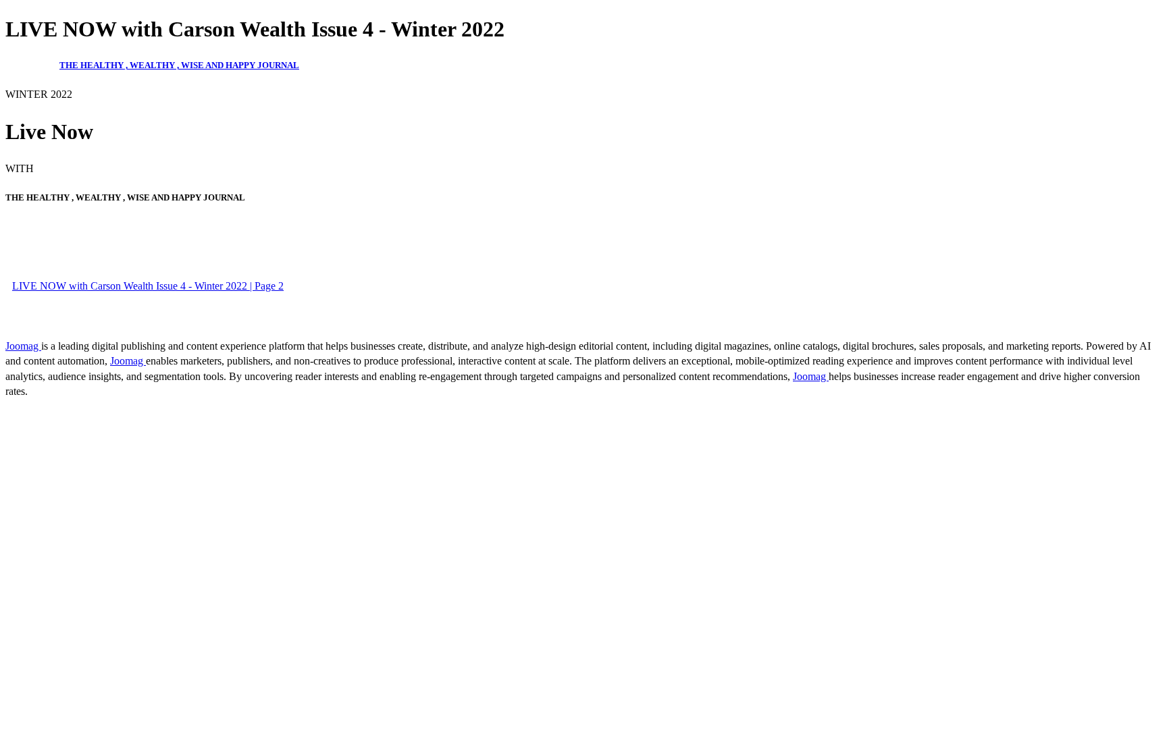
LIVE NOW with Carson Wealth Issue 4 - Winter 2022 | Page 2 (148, 286)
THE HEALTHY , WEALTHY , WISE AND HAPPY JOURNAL (179, 65)
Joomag (23, 346)
